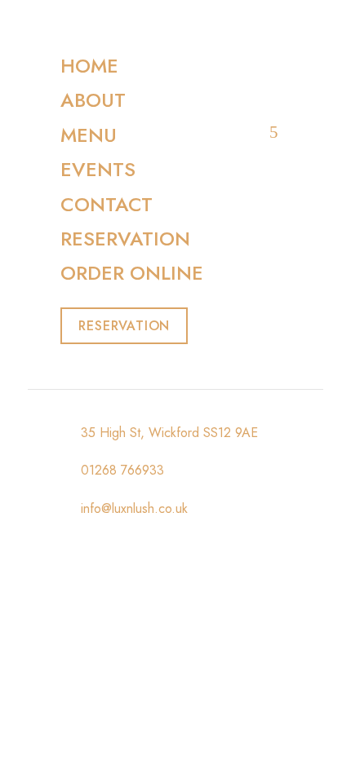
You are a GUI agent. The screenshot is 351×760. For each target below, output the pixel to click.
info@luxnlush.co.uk (132, 508)
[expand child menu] (274, 133)
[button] (124, 325)
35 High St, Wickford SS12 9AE (167, 432)
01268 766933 (120, 470)
